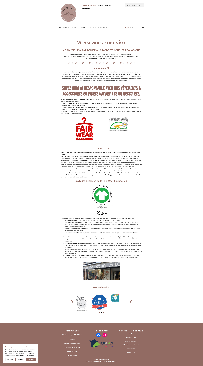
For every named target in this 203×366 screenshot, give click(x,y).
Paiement (108, 5)
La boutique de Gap (130, 341)
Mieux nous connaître (89, 5)
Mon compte (86, 8)
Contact (100, 5)
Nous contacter (131, 349)
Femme (74, 27)
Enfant (92, 27)
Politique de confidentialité (72, 347)
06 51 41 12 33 (131, 353)
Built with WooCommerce (109, 361)
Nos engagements (72, 355)
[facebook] (98, 335)
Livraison (72, 340)
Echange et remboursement (72, 344)
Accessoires (101, 27)
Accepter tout (31, 359)
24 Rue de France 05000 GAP (130, 345)
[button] (71, 301)
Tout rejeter (21, 359)
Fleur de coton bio (64, 27)
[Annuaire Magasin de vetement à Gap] (101, 343)
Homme (83, 27)
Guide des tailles (72, 351)
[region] (20, 353)
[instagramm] (104, 335)
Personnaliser (10, 359)
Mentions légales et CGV (72, 334)
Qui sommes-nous (131, 337)
